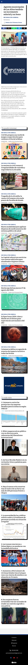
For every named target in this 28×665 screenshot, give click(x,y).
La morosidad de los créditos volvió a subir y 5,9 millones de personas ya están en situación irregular (13, 518)
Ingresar (14, 643)
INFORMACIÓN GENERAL (11, 17)
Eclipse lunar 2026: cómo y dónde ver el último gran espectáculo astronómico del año (13, 320)
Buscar (14, 646)
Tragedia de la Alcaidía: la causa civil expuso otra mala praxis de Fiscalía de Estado (12, 198)
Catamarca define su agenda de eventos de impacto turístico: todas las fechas (13, 351)
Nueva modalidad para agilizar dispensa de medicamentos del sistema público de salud (13, 229)
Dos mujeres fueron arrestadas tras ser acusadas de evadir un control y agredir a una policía (13, 603)
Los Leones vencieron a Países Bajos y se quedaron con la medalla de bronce (13, 546)
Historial (14, 640)
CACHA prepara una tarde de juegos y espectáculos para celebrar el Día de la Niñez (12, 137)
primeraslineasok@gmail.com (14, 653)
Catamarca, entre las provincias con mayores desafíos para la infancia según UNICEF (13, 405)
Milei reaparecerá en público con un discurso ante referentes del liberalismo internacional (13, 434)
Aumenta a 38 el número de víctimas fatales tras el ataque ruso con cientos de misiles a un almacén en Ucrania (14, 574)
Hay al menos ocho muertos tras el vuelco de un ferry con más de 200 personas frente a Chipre (13, 490)
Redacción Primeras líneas (14, 22)
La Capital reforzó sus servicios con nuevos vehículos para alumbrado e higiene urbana (13, 259)
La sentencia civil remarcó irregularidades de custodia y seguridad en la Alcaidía (13, 168)
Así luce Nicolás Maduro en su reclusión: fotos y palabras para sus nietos (14, 462)
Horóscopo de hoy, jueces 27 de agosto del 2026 (13, 289)
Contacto (14, 637)
